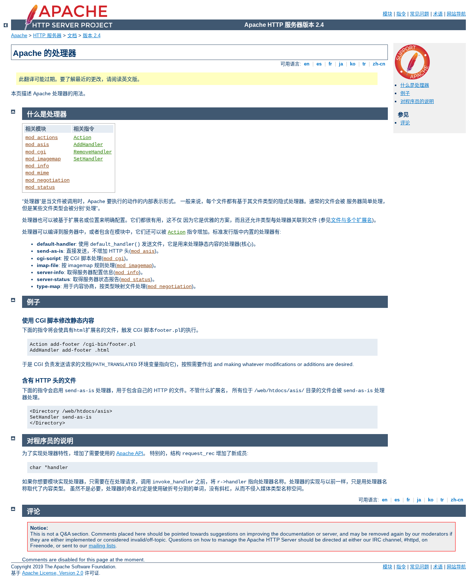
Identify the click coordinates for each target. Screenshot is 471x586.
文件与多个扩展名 (351, 220)
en (306, 64)
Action (82, 138)
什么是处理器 (414, 85)
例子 (405, 93)
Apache (19, 35)
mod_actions (41, 138)
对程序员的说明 (417, 101)
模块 (387, 14)
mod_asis (37, 145)
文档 (72, 35)
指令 (401, 14)
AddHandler (88, 145)
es (319, 64)
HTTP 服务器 (47, 35)
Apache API (129, 453)
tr (364, 64)
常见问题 (419, 14)
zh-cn (379, 64)
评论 (405, 122)
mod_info (37, 166)
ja (340, 64)
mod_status (40, 187)
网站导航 (456, 14)
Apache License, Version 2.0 (52, 573)
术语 (438, 14)
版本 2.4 (91, 35)
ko (352, 64)
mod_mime (37, 173)
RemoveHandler (93, 152)
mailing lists (102, 545)
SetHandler (88, 159)
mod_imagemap (43, 159)
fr (330, 64)
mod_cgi (35, 152)
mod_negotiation (47, 180)
